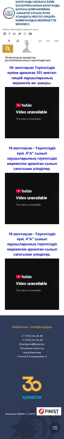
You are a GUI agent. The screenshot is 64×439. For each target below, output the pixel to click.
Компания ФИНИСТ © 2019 (20, 413)
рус (40, 40)
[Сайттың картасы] (20, 40)
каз (48, 40)
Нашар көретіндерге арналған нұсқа (20, 29)
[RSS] (11, 40)
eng (56, 40)
